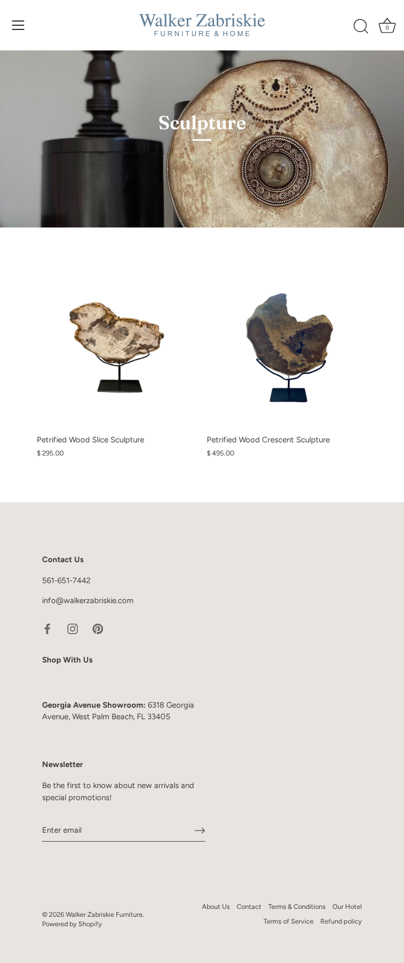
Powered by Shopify (72, 924)
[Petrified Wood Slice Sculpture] (116, 349)
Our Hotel (347, 906)
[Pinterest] (98, 628)
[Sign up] (200, 830)
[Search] (360, 26)
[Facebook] (47, 628)
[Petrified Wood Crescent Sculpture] (286, 349)
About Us (216, 906)
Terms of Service (289, 921)
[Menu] (18, 25)
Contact (249, 906)
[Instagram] (72, 628)
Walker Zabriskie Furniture (104, 914)
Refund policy (341, 921)
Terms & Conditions (297, 906)
